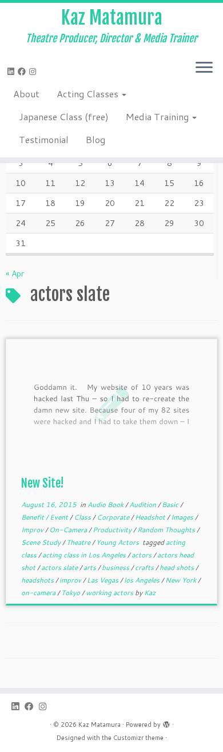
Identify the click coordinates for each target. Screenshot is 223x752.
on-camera (39, 592)
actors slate (60, 567)
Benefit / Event (45, 517)
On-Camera (69, 530)
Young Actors (118, 542)
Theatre (79, 542)
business (116, 567)
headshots (38, 580)
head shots (178, 567)
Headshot (151, 517)
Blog (95, 139)
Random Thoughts (167, 530)
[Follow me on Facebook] (23, 71)
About (26, 93)
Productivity (113, 530)
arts (90, 567)
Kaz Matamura (111, 17)
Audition (143, 504)
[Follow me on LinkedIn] (12, 71)
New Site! (42, 483)
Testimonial (44, 139)
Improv (33, 530)
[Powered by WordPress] (166, 722)
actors (142, 555)
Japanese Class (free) (64, 116)
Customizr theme (138, 737)
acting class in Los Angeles (85, 555)
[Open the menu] (204, 68)
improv (71, 580)
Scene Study (41, 542)
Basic (171, 504)
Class (83, 517)
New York (181, 580)
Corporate (114, 517)
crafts (145, 567)
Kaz (150, 592)
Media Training (158, 116)
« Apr (15, 273)
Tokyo (71, 592)
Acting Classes (89, 93)
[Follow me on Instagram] (34, 71)
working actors (110, 592)
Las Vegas (103, 580)
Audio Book (106, 504)
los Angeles (142, 580)
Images (183, 517)
